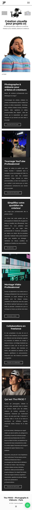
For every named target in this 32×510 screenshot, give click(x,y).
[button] (27, 505)
